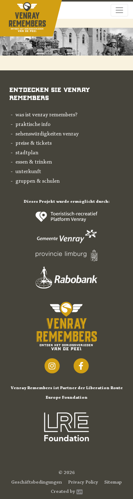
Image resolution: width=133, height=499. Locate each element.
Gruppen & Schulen (37, 181)
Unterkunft (28, 172)
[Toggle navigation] (119, 10)
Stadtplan (26, 153)
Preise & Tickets (33, 143)
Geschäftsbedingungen (36, 482)
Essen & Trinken (33, 162)
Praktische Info (32, 124)
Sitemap (113, 482)
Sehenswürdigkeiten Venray (47, 134)
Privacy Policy (83, 482)
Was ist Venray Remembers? (46, 115)
